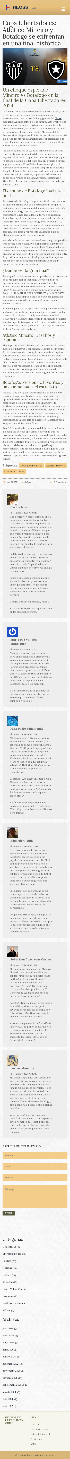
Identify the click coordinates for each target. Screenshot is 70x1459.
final (21, 471)
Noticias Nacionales (16, 1303)
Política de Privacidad (40, 1434)
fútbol (58, 118)
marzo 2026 (11, 1356)
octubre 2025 (12, 1377)
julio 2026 (10, 1328)
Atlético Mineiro (55, 465)
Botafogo (9, 471)
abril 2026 (10, 1349)
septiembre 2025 (15, 1384)
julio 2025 (10, 1398)
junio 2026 (10, 1335)
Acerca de (34, 1424)
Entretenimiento (15, 1253)
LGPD (33, 1444)
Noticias (10, 1267)
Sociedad (10, 1281)
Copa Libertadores (31, 465)
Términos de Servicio (39, 1429)
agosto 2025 (11, 1391)
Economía (10, 1296)
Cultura (9, 1274)
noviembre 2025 (13, 1370)
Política (9, 1260)
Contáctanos (36, 1439)
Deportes (11, 1246)
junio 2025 (10, 1406)
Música (8, 1310)
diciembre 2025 (13, 1363)
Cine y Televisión (14, 1289)
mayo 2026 (10, 1342)
